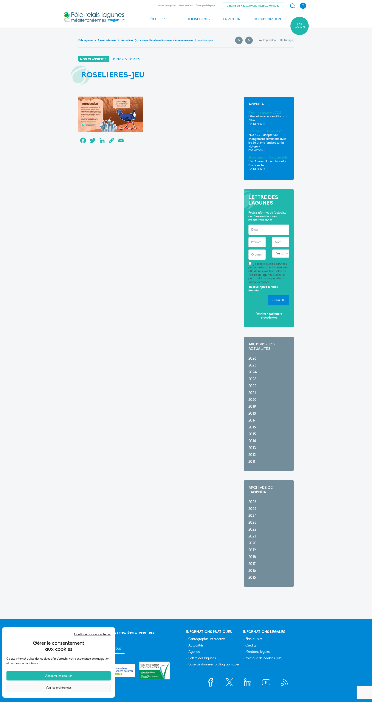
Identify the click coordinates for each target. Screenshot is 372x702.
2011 (251, 461)
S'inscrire (278, 300)
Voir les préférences (58, 688)
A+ (250, 40)
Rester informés (196, 19)
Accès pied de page (205, 5)
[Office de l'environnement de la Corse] (154, 670)
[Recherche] (292, 6)
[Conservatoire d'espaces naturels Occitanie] (119, 670)
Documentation (267, 19)
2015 (252, 434)
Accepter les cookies (58, 676)
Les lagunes (299, 26)
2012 (252, 455)
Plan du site (254, 639)
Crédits (250, 646)
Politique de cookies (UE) (263, 658)
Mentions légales (257, 652)
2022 (252, 386)
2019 (252, 406)
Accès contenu (185, 5)
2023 (252, 379)
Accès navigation (167, 5)
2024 (252, 372)
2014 (252, 441)
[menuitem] (292, 6)
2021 (252, 393)
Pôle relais (158, 19)
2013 (252, 448)
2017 (252, 420)
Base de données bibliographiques (214, 665)
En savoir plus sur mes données (263, 288)
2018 (252, 413)
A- (240, 40)
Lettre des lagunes (202, 658)
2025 (252, 365)
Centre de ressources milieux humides (253, 5)
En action (231, 19)
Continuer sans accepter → (92, 634)
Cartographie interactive (207, 639)
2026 (252, 358)
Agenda (194, 652)
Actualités (196, 646)
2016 (252, 427)
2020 (252, 399)
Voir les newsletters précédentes (269, 315)
